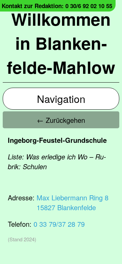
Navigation (61, 98)
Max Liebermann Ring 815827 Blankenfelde (72, 202)
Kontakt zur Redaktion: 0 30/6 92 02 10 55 (57, 6)
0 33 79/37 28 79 (59, 224)
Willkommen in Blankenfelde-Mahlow (61, 43)
